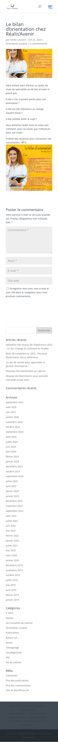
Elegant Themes (26, 733)
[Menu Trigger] (50, 6)
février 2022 (12, 535)
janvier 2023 (12, 496)
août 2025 (11, 407)
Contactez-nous (16, 717)
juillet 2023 (12, 481)
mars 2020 (11, 555)
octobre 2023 (13, 471)
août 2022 (11, 515)
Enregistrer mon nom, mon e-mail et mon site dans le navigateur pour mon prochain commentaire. (27, 292)
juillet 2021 (12, 545)
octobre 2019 (13, 575)
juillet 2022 (12, 520)
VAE (8, 657)
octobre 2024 (13, 426)
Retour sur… (12, 637)
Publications (12, 632)
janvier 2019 (12, 599)
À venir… (10, 612)
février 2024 (12, 456)
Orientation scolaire (16, 43)
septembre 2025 (14, 402)
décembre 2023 (14, 466)
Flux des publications (17, 680)
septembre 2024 (14, 431)
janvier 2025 (12, 417)
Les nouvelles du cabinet (19, 622)
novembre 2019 (14, 570)
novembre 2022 (14, 505)
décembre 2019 (14, 565)
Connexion (11, 675)
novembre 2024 (14, 422)
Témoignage (12, 647)
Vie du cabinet (13, 662)
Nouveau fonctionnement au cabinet (25, 371)
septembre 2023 (14, 476)
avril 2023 (11, 486)
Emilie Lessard (18, 39)
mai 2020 (11, 550)
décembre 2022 (14, 500)
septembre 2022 (14, 510)
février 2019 (12, 594)
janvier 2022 (12, 540)
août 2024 (11, 436)
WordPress (29, 737)
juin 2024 (11, 446)
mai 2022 (11, 530)
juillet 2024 (12, 441)
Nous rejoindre (17, 713)
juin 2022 (11, 525)
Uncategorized (13, 652)
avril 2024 (11, 451)
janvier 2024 (12, 461)
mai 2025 (11, 412)
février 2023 (12, 491)
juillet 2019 (12, 580)
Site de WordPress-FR (17, 690)
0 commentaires (38, 43)
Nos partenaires (38, 717)
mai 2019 (11, 585)
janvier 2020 (12, 560)
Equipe (9, 617)
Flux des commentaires (18, 685)
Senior (9, 642)
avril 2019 (11, 590)
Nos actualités (37, 713)
